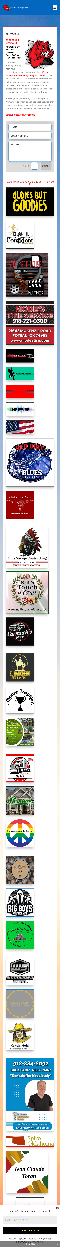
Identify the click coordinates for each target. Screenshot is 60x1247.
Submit (46, 166)
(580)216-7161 (14, 57)
